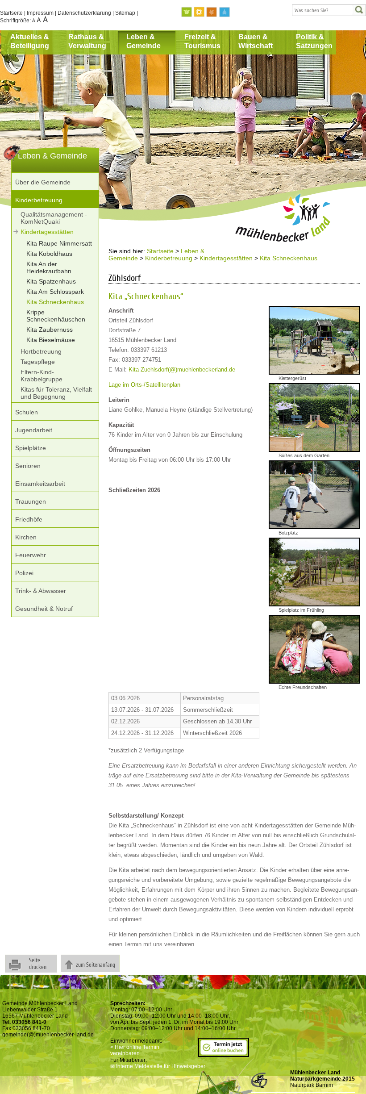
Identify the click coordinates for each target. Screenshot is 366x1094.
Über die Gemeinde (43, 182)
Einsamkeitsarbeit (40, 483)
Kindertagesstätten (47, 231)
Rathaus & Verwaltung (87, 41)
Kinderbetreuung (38, 200)
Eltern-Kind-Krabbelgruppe (41, 375)
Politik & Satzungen (314, 41)
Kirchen (26, 537)
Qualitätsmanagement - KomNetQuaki (54, 218)
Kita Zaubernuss (49, 329)
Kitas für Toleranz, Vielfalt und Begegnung (56, 393)
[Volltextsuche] (329, 10)
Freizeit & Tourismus (202, 41)
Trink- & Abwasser (40, 590)
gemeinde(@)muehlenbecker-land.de (48, 1034)
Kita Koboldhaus (49, 253)
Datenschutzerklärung (84, 13)
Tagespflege (38, 361)
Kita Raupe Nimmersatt (59, 243)
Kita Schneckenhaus (55, 301)
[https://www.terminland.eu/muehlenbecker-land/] (223, 1054)
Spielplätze (30, 447)
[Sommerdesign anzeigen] (199, 12)
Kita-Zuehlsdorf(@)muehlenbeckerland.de (182, 369)
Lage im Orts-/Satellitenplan (144, 384)
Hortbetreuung (41, 351)
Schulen (26, 412)
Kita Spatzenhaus (51, 281)
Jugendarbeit (33, 430)
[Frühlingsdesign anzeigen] (187, 12)
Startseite (11, 13)
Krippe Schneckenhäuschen (55, 316)
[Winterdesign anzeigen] (224, 12)
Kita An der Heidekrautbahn (48, 267)
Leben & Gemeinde (143, 41)
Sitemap (125, 13)
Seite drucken (37, 963)
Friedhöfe (28, 519)
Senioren (28, 465)
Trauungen (30, 501)
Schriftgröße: (16, 20)
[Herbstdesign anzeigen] (212, 12)
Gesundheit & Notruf (44, 608)
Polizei (24, 572)
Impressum (40, 13)
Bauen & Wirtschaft (255, 41)
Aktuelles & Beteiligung (29, 41)
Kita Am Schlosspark (55, 291)
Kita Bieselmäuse (50, 339)
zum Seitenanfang (95, 964)
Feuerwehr (30, 555)
